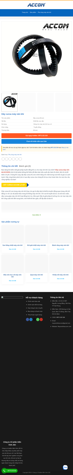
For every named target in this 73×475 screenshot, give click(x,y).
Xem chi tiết (12, 249)
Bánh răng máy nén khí (60, 245)
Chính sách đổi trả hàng (35, 304)
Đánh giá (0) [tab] (25, 166)
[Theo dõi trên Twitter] (31, 319)
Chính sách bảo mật (34, 301)
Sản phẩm (33, 12)
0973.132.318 (54, 147)
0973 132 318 (60, 317)
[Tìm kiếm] (71, 5)
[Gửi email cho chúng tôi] (34, 319)
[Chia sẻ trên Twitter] (10, 158)
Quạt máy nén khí (36, 275)
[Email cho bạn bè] (13, 158)
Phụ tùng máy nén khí (44, 12)
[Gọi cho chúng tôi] (37, 319)
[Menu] (2, 4)
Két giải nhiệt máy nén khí (36, 245)
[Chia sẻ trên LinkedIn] (20, 158)
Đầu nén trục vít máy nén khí (12, 276)
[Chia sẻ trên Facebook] (6, 158)
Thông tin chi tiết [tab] (9, 166)
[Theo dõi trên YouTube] (41, 319)
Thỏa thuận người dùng (35, 314)
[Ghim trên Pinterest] (16, 158)
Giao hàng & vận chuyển (35, 308)
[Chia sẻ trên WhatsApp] (3, 158)
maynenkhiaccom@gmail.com (61, 323)
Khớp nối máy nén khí (60, 275)
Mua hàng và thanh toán (35, 311)
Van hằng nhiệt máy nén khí (12, 245)
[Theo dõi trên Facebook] (27, 319)
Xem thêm (35, 215)
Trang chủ (25, 12)
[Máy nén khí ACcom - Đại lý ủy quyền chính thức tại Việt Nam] (36, 4)
